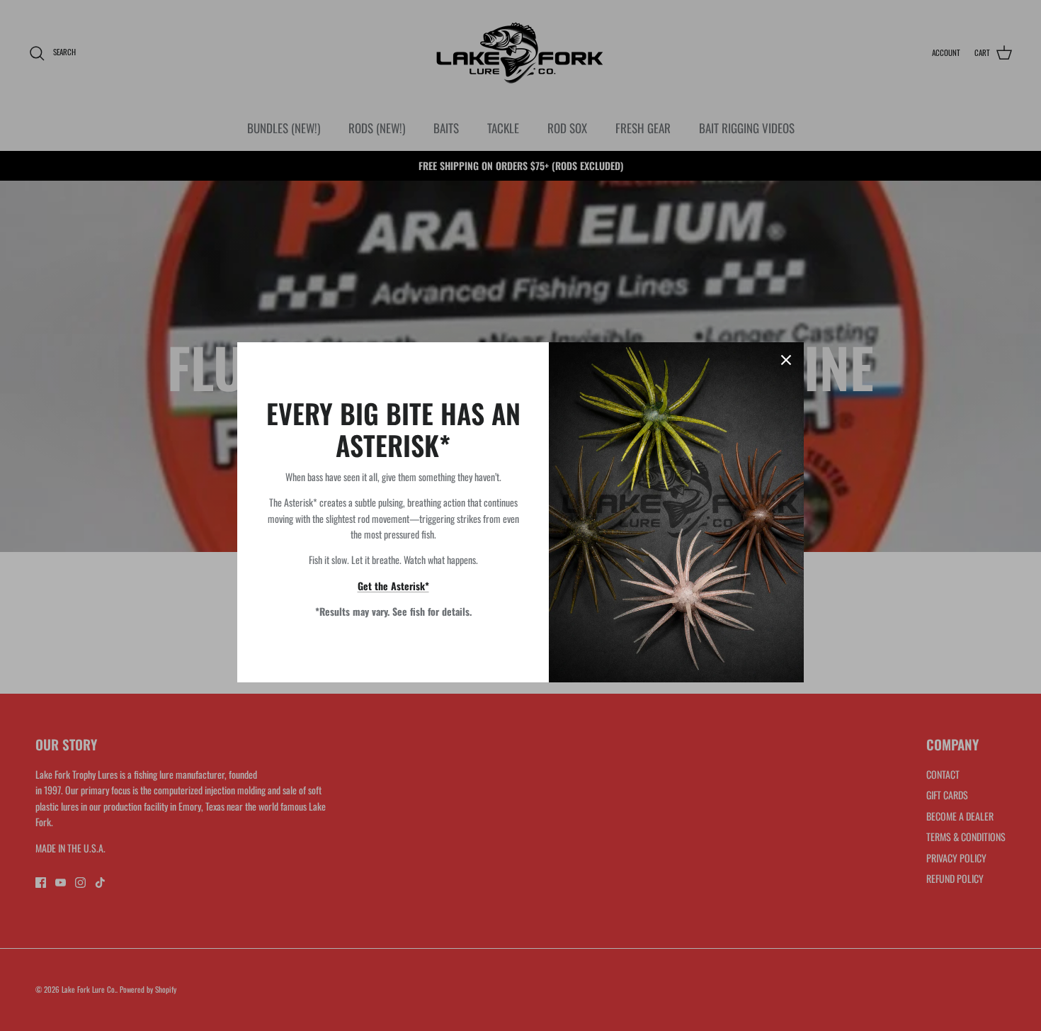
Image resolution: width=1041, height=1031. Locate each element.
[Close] (786, 360)
